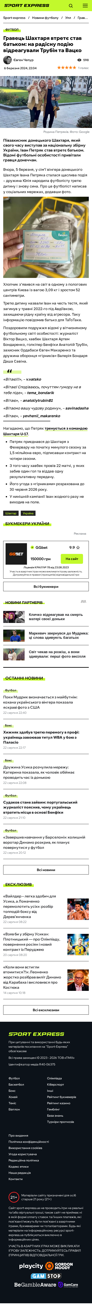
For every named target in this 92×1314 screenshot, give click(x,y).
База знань (55, 1116)
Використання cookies (25, 1148)
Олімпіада (54, 1078)
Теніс (12, 1103)
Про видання (18, 1135)
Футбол (12, 30)
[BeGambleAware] (35, 1285)
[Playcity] (31, 1266)
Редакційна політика (24, 1160)
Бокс (8, 725)
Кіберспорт (55, 1084)
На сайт (72, 559)
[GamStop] (46, 1276)
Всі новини (46, 870)
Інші (50, 1091)
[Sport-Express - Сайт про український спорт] (24, 5)
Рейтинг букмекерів (61, 1097)
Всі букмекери (46, 586)
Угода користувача (23, 1154)
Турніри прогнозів (60, 1122)
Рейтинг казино (58, 1103)
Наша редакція (20, 1173)
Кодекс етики (19, 1166)
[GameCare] (68, 1285)
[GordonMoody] (59, 1266)
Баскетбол (16, 1084)
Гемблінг (53, 1109)
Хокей (13, 1097)
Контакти (16, 1179)
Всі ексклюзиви (46, 1010)
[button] (71, 6)
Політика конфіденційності (29, 1142)
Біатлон (14, 1109)
